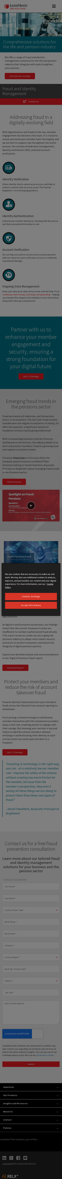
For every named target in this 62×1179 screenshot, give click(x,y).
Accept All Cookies (31, 605)
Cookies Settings (31, 596)
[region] (31, 589)
